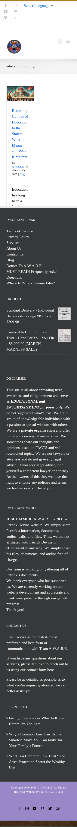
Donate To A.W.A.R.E (23, 266)
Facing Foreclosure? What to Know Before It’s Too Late (36, 721)
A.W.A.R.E (18, 166)
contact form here (40, 670)
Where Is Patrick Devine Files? (30, 283)
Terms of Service (19, 231)
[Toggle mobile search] (60, 41)
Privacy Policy (17, 237)
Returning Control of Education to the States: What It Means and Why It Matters (20, 133)
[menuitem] (38, 30)
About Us (13, 248)
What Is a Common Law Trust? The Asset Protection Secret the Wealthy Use (37, 762)
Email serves (16, 637)
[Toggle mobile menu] (68, 41)
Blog (22, 174)
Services (12, 243)
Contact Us (15, 254)
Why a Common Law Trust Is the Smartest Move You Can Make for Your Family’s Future (35, 740)
